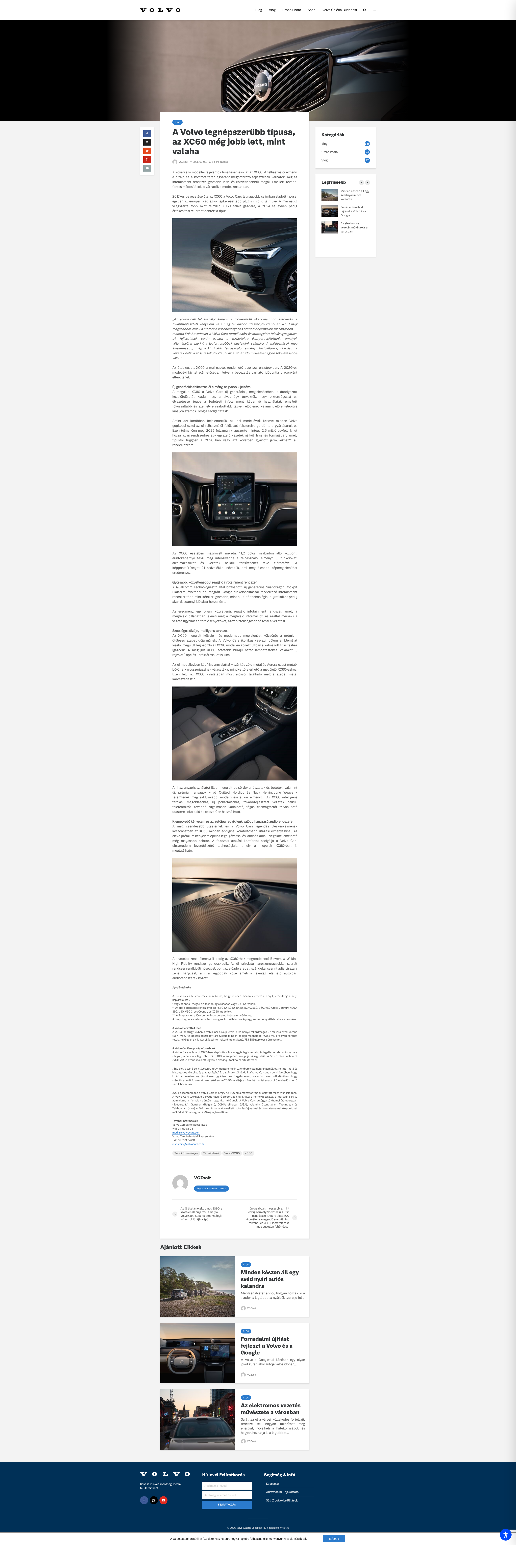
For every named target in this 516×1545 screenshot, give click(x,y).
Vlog (272, 10)
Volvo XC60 (232, 1153)
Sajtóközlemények (186, 1153)
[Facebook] (144, 1500)
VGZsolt (183, 162)
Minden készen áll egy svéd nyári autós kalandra (270, 1279)
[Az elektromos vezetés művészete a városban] (197, 1419)
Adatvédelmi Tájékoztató (282, 1492)
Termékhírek (211, 1153)
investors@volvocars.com (188, 1144)
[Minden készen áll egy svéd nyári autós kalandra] (197, 1286)
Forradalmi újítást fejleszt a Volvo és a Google (267, 1346)
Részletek (300, 1539)
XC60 (248, 1153)
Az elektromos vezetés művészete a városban (271, 1409)
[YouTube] (163, 1500)
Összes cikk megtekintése (211, 1188)
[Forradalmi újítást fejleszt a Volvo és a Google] (197, 1353)
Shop (311, 10)
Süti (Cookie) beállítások (282, 1500)
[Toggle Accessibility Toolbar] (505, 1534)
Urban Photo (291, 10)
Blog (258, 10)
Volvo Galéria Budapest (339, 10)
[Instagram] (154, 1500)
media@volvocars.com (186, 1132)
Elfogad (334, 1539)
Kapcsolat (272, 1484)
